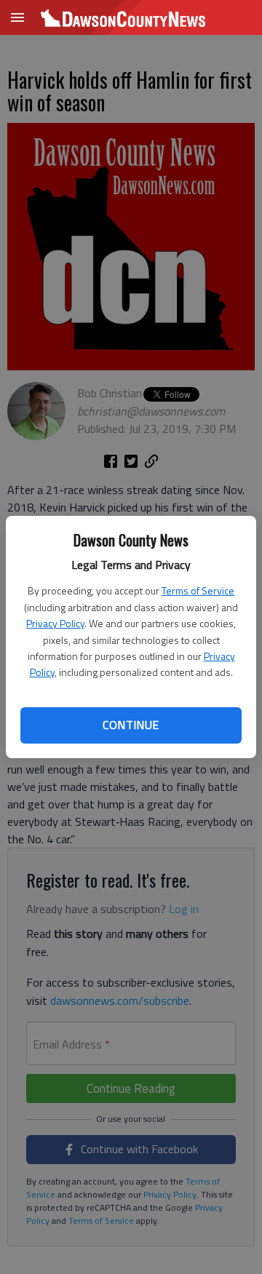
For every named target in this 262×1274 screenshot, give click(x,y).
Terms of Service (198, 590)
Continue (131, 724)
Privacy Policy (55, 623)
